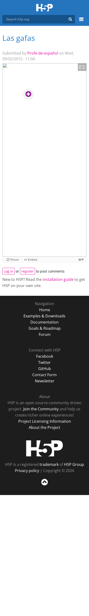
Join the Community (41, 409)
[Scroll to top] (44, 485)
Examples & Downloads (44, 316)
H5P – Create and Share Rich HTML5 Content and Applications (44, 8)
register (27, 271)
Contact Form (44, 374)
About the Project (44, 427)
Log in (8, 271)
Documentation (44, 322)
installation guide (58, 279)
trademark (49, 464)
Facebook (44, 356)
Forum (45, 334)
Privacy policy (27, 470)
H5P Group (74, 464)
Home (44, 309)
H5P (44, 448)
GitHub (44, 368)
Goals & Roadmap (44, 328)
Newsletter (44, 381)
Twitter (44, 362)
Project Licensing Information (44, 421)
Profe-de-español (42, 53)
